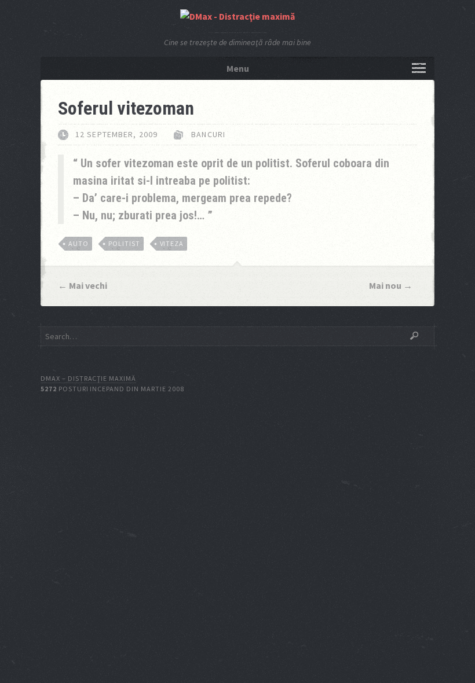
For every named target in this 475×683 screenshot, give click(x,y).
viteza (172, 243)
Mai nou (385, 285)
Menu (237, 68)
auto (78, 243)
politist (124, 243)
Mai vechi (88, 285)
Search (414, 335)
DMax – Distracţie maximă (88, 378)
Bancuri (208, 134)
